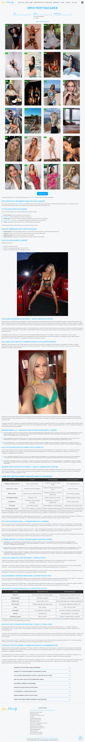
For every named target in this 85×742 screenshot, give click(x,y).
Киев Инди (33, 197)
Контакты (32, 716)
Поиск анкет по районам (35, 724)
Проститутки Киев (34, 730)
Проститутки (21, 2)
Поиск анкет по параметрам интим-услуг (38, 723)
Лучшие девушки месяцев (35, 718)
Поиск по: (68, 2)
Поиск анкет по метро (34, 721)
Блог (73, 2)
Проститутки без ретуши (35, 729)
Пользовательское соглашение (36, 726)
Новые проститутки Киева (35, 720)
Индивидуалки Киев (34, 713)
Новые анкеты (48, 2)
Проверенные (56, 2)
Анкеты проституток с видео (36, 712)
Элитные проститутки (39, 2)
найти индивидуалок (19, 203)
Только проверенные (39, 16)
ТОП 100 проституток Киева (36, 732)
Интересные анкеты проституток (37, 715)
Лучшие (62, 2)
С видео (37, 18)
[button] (80, 737)
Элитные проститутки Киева (36, 734)
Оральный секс (7, 216)
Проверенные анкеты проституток (37, 727)
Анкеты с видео (29, 2)
